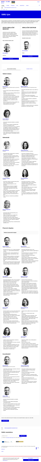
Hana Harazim (24, 246)
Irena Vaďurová (6, 150)
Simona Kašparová (6, 209)
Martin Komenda (24, 276)
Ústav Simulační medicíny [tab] (11, 68)
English (38, 1)
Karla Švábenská (24, 178)
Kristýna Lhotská (6, 178)
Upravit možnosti (5, 460)
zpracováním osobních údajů (9, 437)
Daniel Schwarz (6, 246)
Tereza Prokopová (6, 336)
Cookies (2, 451)
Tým (2, 7)
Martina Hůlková (24, 86)
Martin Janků (5, 307)
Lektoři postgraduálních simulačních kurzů (10, 7)
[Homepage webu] (8, 2)
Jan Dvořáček (25, 50)
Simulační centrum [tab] (29, 68)
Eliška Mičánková (24, 150)
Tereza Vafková (6, 118)
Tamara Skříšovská (25, 365)
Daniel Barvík (5, 365)
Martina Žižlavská (24, 307)
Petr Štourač (5, 53)
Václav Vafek (5, 396)
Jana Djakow (5, 276)
